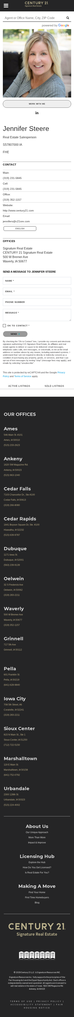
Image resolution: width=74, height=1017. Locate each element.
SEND (14, 334)
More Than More (37, 837)
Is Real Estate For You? (37, 872)
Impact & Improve (37, 842)
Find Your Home (37, 892)
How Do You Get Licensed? (37, 867)
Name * (9, 281)
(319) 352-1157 (12, 199)
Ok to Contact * (18, 325)
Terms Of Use (21, 1001)
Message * (12, 313)
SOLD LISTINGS (54, 386)
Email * (10, 291)
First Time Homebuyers (37, 897)
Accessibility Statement (31, 1005)
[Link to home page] (37, 5)
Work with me (37, 104)
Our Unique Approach (37, 832)
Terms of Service (22, 376)
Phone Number (15, 302)
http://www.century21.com (18, 210)
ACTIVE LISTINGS (19, 386)
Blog (37, 902)
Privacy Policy (49, 1001)
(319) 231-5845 (12, 178)
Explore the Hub (37, 862)
